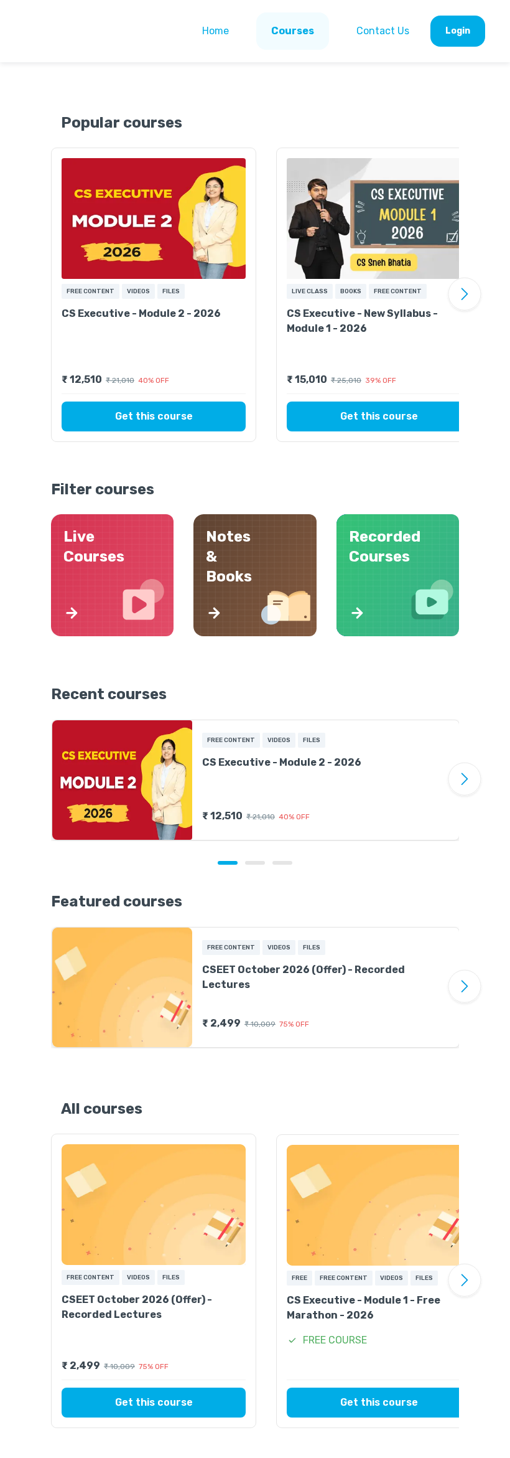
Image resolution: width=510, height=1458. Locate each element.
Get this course (154, 416)
